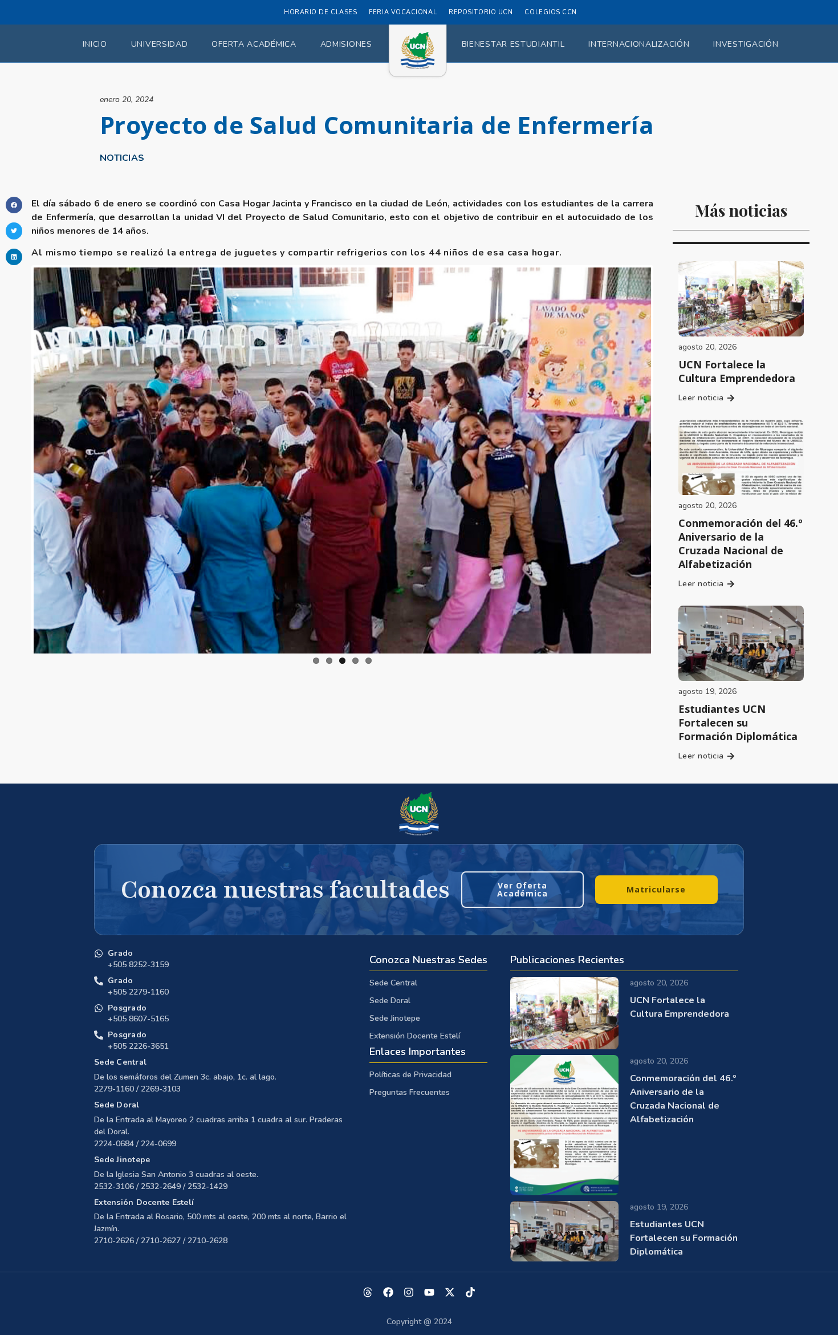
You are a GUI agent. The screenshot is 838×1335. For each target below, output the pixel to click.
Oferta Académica (253, 44)
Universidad (159, 44)
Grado (120, 953)
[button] (14, 205)
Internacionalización (638, 44)
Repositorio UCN (480, 12)
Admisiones (346, 44)
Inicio (95, 44)
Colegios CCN (550, 12)
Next (668, 458)
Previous (16, 458)
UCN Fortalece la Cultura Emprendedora (736, 371)
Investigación (745, 44)
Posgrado (127, 1008)
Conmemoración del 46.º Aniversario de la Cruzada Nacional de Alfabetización (740, 543)
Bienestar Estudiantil (513, 44)
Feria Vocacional (403, 12)
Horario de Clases (320, 12)
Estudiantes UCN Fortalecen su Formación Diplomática (738, 722)
